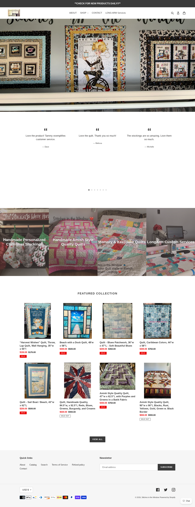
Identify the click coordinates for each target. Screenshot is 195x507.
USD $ (25, 490)
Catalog (33, 464)
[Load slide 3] (94, 190)
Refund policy (78, 464)
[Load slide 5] (100, 190)
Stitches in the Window (150, 497)
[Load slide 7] (106, 190)
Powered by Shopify (167, 497)
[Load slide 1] (89, 190)
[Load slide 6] (103, 190)
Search (44, 464)
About (22, 464)
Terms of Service (60, 464)
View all (97, 439)
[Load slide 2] (91, 190)
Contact (23, 468)
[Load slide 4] (97, 190)
